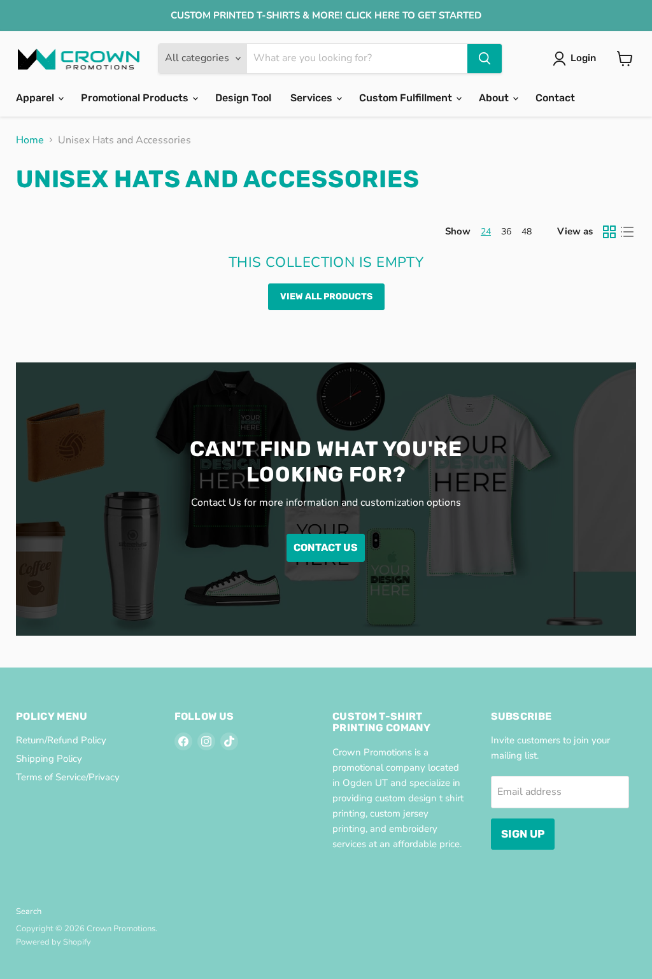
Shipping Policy (49, 758)
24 (486, 231)
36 (506, 231)
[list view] (627, 232)
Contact (555, 98)
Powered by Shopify (53, 942)
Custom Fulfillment (407, 98)
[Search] (484, 58)
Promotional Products (136, 98)
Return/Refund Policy (61, 740)
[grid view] (609, 232)
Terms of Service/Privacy (68, 777)
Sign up (522, 833)
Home (30, 140)
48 (526, 231)
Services (312, 98)
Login (583, 58)
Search (28, 911)
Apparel (36, 98)
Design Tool (243, 98)
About (495, 98)
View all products (326, 296)
